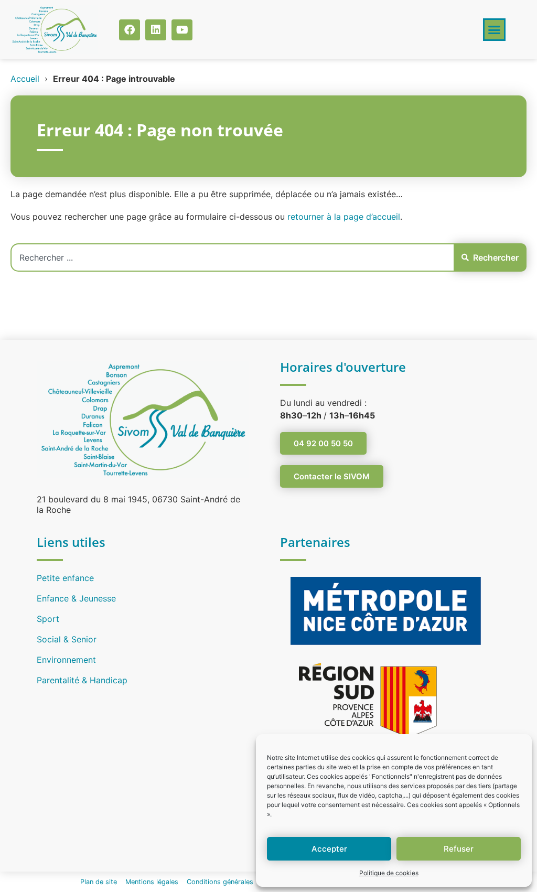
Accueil (24, 78)
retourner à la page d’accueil (343, 216)
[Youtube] (181, 29)
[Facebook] (129, 29)
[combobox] (232, 257)
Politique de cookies (388, 873)
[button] (494, 29)
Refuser (459, 849)
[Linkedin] (155, 29)
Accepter (329, 849)
